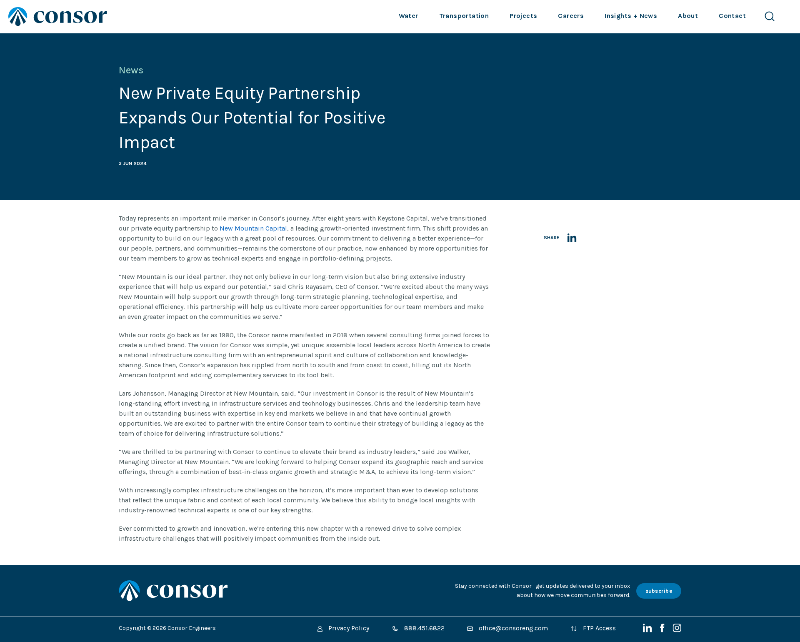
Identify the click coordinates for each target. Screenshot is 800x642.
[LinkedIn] (648, 630)
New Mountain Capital (253, 228)
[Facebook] (663, 630)
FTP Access (598, 628)
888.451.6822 (423, 628)
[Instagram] (676, 630)
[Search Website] (769, 16)
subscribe (658, 591)
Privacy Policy (348, 628)
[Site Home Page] (57, 16)
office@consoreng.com (512, 628)
